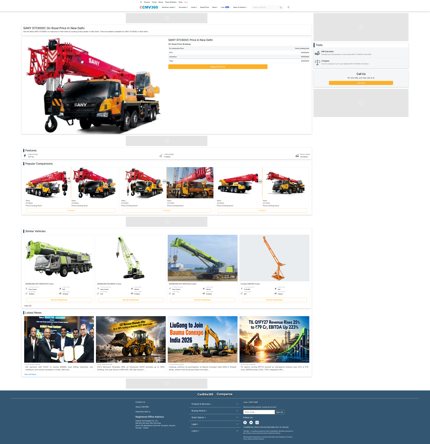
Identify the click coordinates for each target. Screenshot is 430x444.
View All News (30, 374)
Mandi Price (204, 7)
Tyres (180, 2)
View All (27, 306)
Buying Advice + (199, 410)
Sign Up (279, 412)
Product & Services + (201, 404)
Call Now (361, 83)
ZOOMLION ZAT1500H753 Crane (39, 284)
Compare (71, 210)
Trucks (154, 2)
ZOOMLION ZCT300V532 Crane (182, 284)
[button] (288, 7)
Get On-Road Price (59, 300)
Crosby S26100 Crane (250, 284)
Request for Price (218, 67)
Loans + (195, 431)
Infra (186, 2)
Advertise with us (142, 412)
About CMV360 (142, 407)
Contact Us (140, 402)
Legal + (195, 424)
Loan (224, 7)
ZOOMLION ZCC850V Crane (109, 284)
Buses (161, 2)
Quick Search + (199, 417)
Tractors (147, 2)
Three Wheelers (171, 2)
